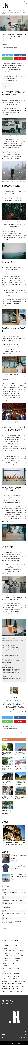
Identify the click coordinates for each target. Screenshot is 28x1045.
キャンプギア (6, 950)
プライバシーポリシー (23, 1037)
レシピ (4, 971)
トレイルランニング (8, 963)
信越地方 (17, 976)
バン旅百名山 (6, 966)
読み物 (4, 991)
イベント (5, 945)
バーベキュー (17, 966)
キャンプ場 (6, 953)
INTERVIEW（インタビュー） (9, 44)
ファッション (6, 968)
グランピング (18, 955)
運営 (26, 1034)
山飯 (4, 983)
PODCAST (3, 1039)
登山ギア (20, 986)
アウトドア (6, 943)
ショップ (5, 47)
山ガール (13, 981)
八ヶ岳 (4, 978)
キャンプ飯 (15, 953)
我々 (26, 1031)
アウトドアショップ (17, 943)
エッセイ (5, 948)
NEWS (5, 938)
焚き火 (4, 986)
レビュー (12, 971)
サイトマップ (24, 1036)
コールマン (6, 958)
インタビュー (14, 945)
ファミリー (16, 968)
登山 (11, 986)
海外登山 (19, 983)
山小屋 (22, 981)
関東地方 (12, 47)
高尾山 (15, 47)
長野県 (12, 991)
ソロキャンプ (14, 961)
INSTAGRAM (3, 1036)
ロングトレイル (7, 973)
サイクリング (15, 958)
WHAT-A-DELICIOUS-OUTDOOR (11, 940)
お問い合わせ (24, 1039)
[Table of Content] (9, 86)
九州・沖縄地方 (7, 976)
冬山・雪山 (13, 978)
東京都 (8, 47)
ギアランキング (7, 955)
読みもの (16, 989)
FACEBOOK (3, 1034)
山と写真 (5, 981)
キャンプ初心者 (18, 950)
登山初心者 (6, 989)
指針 (26, 1033)
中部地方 (17, 973)
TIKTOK (2, 1037)
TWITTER (3, 1033)
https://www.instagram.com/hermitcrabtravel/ (14, 711)
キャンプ (14, 948)
